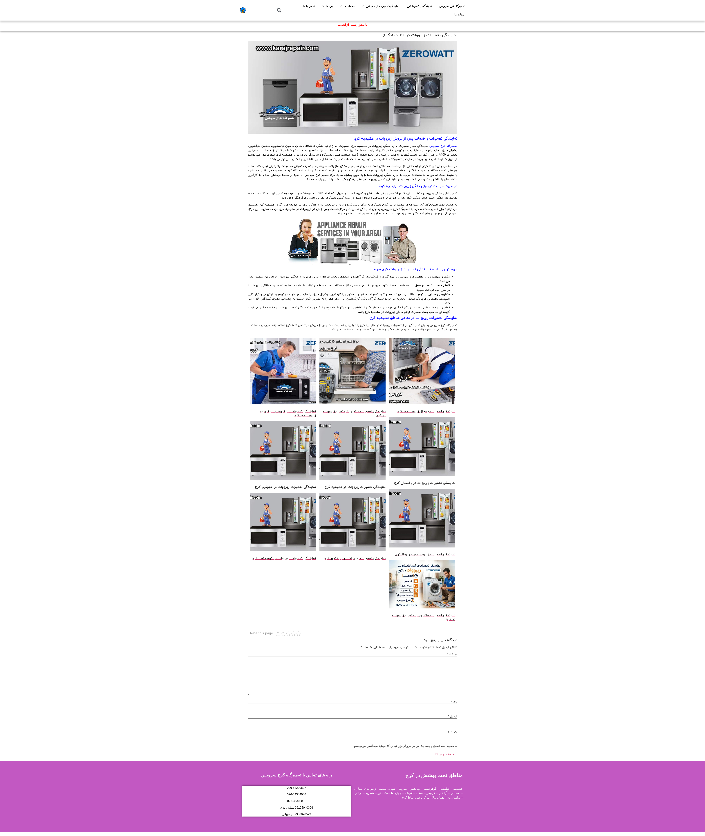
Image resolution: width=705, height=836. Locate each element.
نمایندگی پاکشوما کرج (419, 6)
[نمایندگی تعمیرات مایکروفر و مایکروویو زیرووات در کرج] (283, 372)
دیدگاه (452, 654)
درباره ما (459, 14)
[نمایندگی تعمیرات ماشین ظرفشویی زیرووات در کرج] (352, 372)
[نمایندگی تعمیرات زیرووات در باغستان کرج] (422, 447)
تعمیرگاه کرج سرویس (451, 6)
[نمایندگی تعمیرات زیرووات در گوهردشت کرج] (283, 523)
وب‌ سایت (451, 731)
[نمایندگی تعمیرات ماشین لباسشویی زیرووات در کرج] (422, 585)
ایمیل (452, 716)
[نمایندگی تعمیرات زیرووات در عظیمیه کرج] (352, 451)
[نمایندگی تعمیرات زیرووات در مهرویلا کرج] (422, 519)
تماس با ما (309, 6)
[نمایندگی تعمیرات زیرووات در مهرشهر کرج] (283, 451)
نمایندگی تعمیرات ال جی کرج (382, 6)
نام (454, 701)
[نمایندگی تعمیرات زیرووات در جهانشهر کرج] (352, 523)
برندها (329, 6)
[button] (279, 10)
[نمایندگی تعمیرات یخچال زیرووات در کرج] (422, 372)
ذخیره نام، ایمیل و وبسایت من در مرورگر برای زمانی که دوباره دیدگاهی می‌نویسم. (403, 746)
